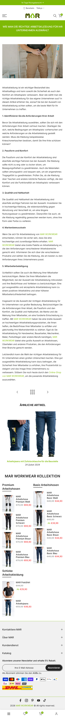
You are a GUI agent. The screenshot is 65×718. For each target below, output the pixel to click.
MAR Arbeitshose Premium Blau (22, 554)
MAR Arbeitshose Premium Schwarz (22, 519)
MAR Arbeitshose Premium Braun (23, 536)
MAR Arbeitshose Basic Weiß (53, 495)
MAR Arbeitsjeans (22, 602)
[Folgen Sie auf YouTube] (38, 700)
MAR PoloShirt (23, 582)
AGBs (35, 673)
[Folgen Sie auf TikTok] (44, 700)
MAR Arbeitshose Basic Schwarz (54, 514)
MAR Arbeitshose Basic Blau (53, 551)
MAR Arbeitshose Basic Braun (53, 532)
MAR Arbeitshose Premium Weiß (23, 499)
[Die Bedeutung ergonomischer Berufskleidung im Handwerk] (17, 392)
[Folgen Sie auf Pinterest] (32, 700)
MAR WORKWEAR (48, 234)
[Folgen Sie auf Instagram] (26, 700)
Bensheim (30, 8)
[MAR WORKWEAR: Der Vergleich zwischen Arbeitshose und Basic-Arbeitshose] (47, 392)
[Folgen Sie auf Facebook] (20, 700)
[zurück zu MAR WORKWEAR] (32, 392)
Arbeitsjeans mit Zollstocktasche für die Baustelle (32, 461)
